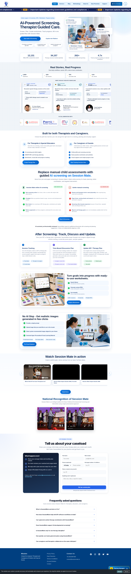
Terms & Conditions (52, 558)
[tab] (89, 46)
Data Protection (95, 3)
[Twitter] (103, 554)
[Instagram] (95, 554)
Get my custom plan (84, 487)
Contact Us (71, 553)
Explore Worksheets (74, 302)
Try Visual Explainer (29, 344)
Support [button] (104, 3)
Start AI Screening (65, 219)
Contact (49, 564)
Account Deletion (51, 561)
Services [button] (61, 3)
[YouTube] (107, 554)
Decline (127, 571)
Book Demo (65, 392)
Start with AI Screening (30, 38)
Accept (120, 571)
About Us (85, 3)
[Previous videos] (21, 373)
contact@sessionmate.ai (44, 475)
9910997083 (28, 476)
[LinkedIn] (99, 554)
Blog (69, 3)
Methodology (76, 3)
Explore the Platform (52, 38)
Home (55, 3)
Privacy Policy (51, 553)
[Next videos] (109, 373)
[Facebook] (91, 554)
